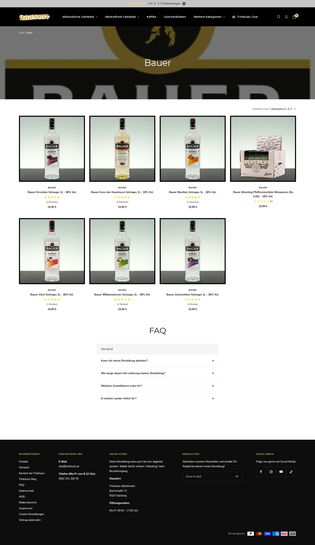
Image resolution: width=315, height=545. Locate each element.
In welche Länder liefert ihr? (119, 398)
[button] (52, 200)
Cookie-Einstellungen (31, 514)
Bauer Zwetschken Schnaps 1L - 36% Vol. (192, 294)
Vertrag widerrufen (30, 519)
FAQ (21, 484)
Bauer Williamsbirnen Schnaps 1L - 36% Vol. (122, 294)
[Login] (286, 16)
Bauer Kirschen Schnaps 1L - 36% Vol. (52, 192)
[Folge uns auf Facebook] (261, 472)
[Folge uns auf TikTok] (291, 472)
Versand (24, 467)
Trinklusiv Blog (27, 479)
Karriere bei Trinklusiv (32, 473)
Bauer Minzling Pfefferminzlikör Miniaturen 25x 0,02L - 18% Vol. (263, 194)
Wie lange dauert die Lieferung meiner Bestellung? (133, 373)
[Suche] (278, 16)
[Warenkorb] (294, 17)
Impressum (26, 508)
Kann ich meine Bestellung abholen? (124, 360)
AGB (22, 496)
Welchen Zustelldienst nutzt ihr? (121, 385)
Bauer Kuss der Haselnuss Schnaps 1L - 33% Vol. (122, 192)
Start (21, 32)
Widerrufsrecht (27, 502)
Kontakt (23, 461)
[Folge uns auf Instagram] (271, 472)
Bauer (52, 188)
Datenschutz (26, 490)
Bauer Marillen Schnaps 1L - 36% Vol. (192, 192)
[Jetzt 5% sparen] (236, 476)
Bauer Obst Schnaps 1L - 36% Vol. (52, 294)
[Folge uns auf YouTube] (281, 472)
